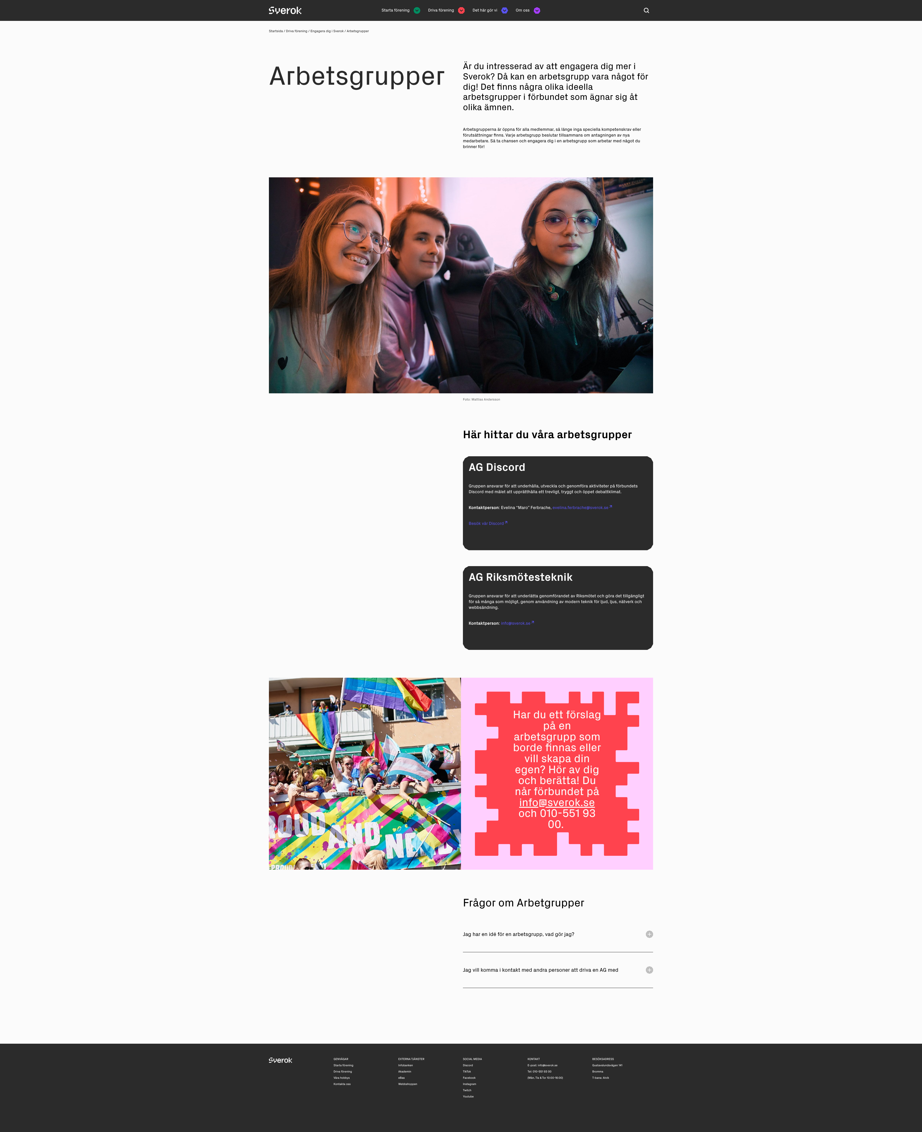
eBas (401, 1078)
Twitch (467, 1090)
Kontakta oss (342, 1084)
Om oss (523, 10)
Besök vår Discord (486, 523)
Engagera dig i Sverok (327, 31)
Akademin (404, 1071)
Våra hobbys (342, 1078)
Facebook (469, 1078)
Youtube (468, 1096)
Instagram (469, 1084)
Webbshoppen (407, 1084)
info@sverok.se (515, 623)
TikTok (467, 1071)
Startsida (276, 31)
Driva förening (441, 10)
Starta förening (396, 10)
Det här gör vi (485, 10)
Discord (468, 1065)
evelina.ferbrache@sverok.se (580, 507)
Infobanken (405, 1065)
